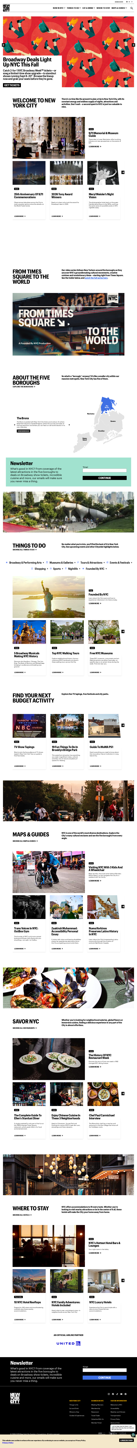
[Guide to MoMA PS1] (105, 726)
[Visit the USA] (123, 1434)
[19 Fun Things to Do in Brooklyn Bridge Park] (67, 726)
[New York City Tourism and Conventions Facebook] (113, 1394)
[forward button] (133, 45)
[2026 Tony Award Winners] (66, 173)
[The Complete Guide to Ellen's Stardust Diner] (29, 1094)
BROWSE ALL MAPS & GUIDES (24, 841)
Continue (104, 478)
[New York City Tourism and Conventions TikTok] (117, 1394)
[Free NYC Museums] (105, 632)
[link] (96, 278)
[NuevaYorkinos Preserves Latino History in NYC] (103, 907)
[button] (59, 8)
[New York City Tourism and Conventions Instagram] (109, 1394)
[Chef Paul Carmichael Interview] (104, 1094)
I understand (126, 1440)
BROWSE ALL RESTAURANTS (24, 1028)
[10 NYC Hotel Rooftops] (29, 1281)
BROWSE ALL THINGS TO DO (24, 549)
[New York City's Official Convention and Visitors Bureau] (102, 1434)
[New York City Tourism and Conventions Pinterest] (125, 1394)
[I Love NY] (113, 1434)
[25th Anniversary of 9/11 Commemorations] (29, 173)
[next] (123, 172)
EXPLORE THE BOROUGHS (23, 387)
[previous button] (3, 45)
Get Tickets (12, 85)
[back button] (14, 424)
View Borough (23, 431)
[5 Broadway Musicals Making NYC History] (29, 632)
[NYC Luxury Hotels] (104, 1281)
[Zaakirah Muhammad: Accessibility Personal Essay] (66, 907)
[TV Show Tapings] (29, 726)
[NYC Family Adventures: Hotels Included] (66, 1281)
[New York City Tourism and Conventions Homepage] (15, 1398)
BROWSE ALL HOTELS (21, 1215)
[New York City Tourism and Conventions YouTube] (121, 1394)
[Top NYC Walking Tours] (67, 632)
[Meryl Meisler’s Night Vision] (103, 173)
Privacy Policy (7, 1443)
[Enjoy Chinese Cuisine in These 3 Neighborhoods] (66, 1094)
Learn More (94, 146)
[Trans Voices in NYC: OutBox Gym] (29, 907)
